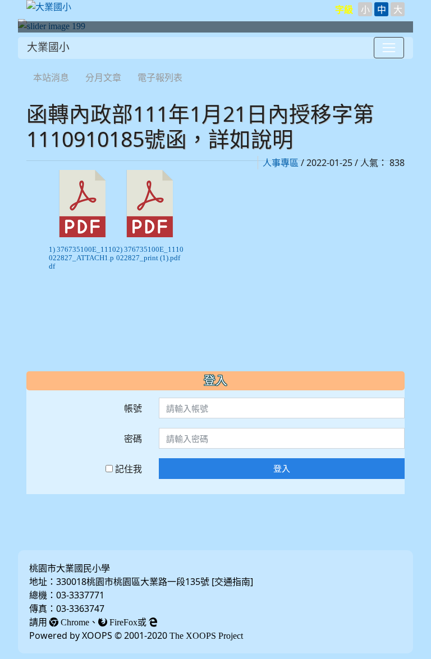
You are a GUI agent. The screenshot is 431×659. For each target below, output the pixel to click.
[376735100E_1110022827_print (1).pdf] (150, 203)
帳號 (133, 408)
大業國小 (48, 47)
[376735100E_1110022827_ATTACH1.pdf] (82, 203)
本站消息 (51, 77)
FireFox (122, 621)
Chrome (73, 621)
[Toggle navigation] (389, 47)
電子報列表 (159, 77)
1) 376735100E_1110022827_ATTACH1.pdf (82, 258)
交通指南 (232, 581)
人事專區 (281, 162)
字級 (344, 9)
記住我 (127, 469)
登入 (281, 468)
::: (28, 63)
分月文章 (103, 77)
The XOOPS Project (206, 635)
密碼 (133, 438)
